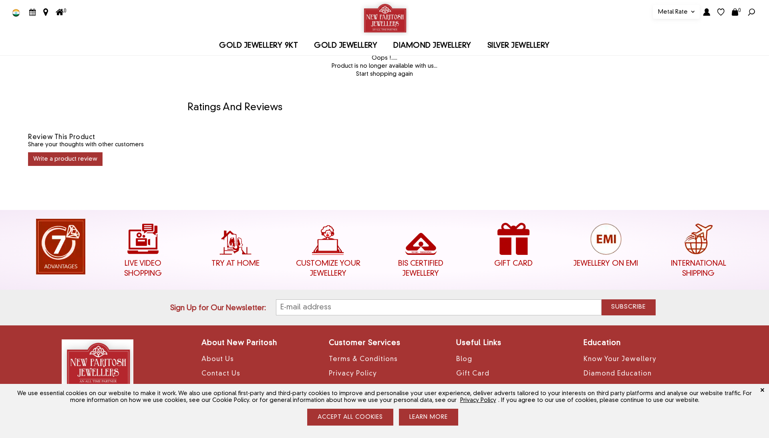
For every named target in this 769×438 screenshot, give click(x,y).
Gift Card (472, 374)
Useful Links (478, 343)
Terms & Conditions (363, 359)
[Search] (751, 12)
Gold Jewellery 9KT (258, 45)
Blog (464, 359)
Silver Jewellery (518, 45)
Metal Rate (673, 12)
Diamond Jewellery (432, 45)
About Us (217, 359)
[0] (60, 12)
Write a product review (65, 159)
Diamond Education (618, 374)
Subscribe (628, 307)
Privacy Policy (353, 374)
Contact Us (220, 374)
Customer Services (365, 343)
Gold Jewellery (345, 45)
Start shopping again (384, 74)
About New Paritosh (239, 343)
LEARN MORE (428, 417)
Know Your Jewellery (620, 359)
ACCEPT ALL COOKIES (350, 417)
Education (602, 343)
